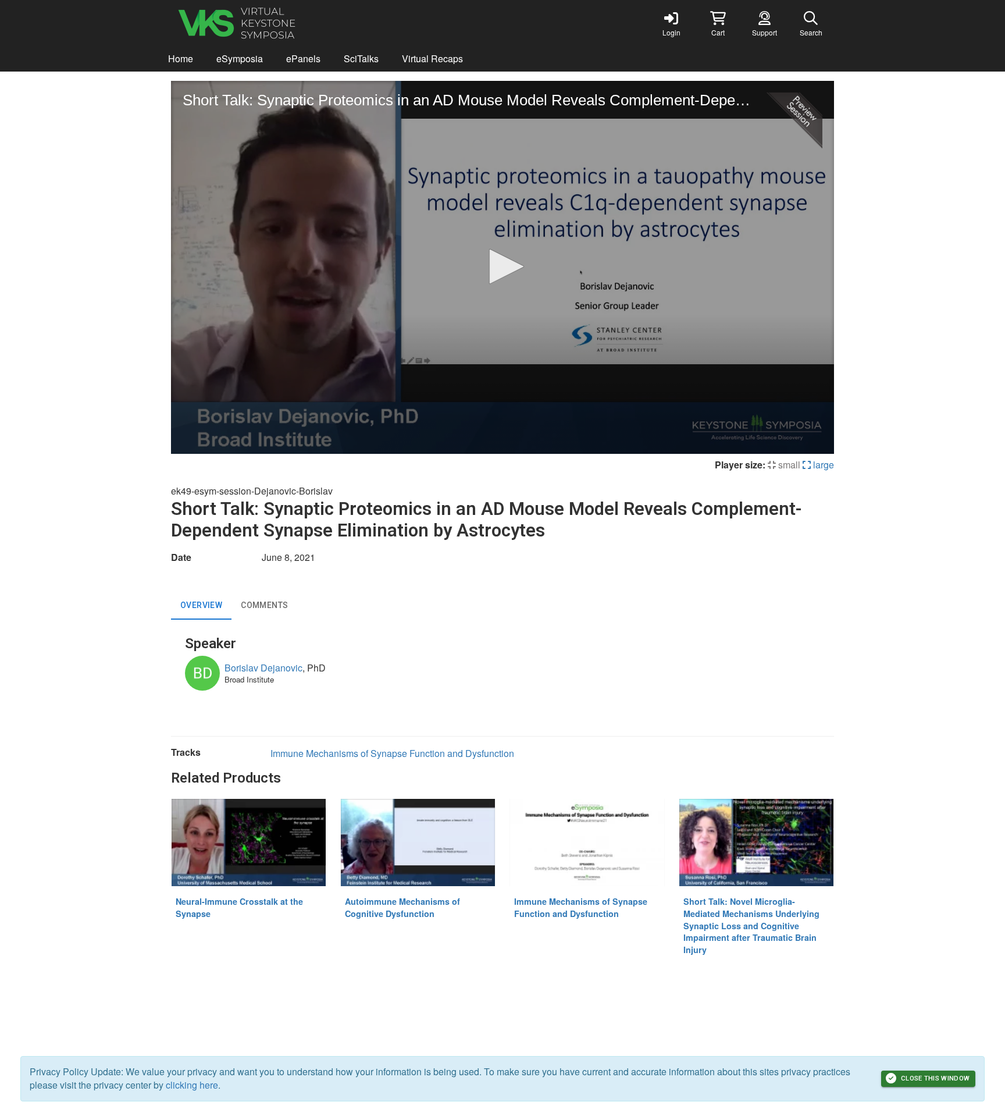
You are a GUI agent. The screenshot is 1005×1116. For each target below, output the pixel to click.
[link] (671, 23)
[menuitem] (180, 59)
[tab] (201, 606)
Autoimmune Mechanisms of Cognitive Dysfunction (402, 907)
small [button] (788, 464)
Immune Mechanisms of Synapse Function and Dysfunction (392, 753)
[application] (502, 267)
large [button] (822, 464)
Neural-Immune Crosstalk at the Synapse (239, 907)
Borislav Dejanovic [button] (263, 667)
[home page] (281, 23)
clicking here (192, 1085)
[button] (717, 23)
